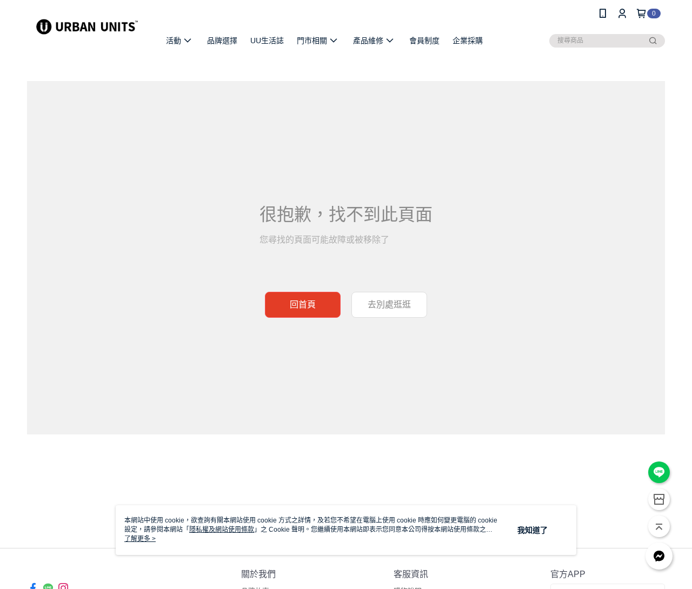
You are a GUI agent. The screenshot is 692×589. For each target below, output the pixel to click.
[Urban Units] (87, 28)
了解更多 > (140, 539)
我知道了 (532, 530)
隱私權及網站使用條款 (221, 529)
